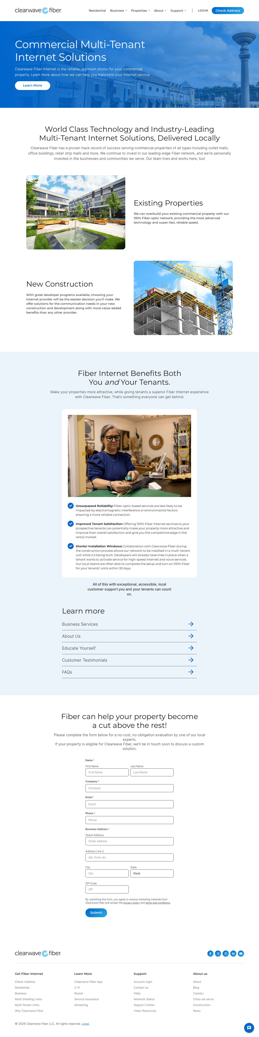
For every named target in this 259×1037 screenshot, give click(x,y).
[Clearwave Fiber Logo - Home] (38, 11)
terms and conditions (158, 902)
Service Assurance (86, 999)
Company (92, 781)
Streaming (81, 1005)
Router (78, 993)
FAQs (137, 993)
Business (20, 993)
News (197, 1011)
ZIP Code (91, 883)
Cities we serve (203, 999)
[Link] (129, 624)
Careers (198, 993)
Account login (143, 981)
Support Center (144, 1005)
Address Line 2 (94, 851)
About (197, 981)
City (87, 867)
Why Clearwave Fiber (29, 1011)
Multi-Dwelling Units (28, 999)
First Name (92, 766)
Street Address (94, 835)
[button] (125, 10)
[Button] (210, 954)
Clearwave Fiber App (88, 981)
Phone (90, 813)
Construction (201, 1005)
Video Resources (145, 1011)
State (133, 867)
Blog (196, 987)
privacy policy (131, 902)
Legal (85, 1023)
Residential (22, 987)
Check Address (25, 981)
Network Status (144, 999)
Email (89, 797)
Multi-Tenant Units (27, 1005)
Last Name (136, 766)
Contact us (141, 987)
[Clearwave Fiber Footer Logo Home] (38, 954)
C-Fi (77, 987)
